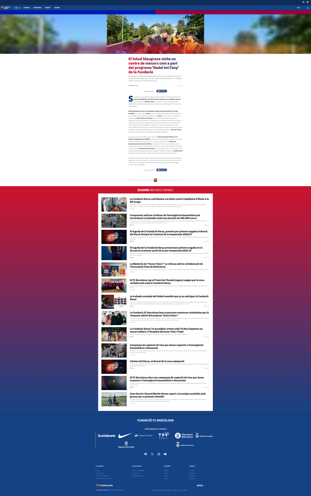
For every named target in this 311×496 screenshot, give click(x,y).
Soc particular (192, 478)
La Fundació (26, 7)
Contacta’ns (192, 470)
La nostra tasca (37, 7)
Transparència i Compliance (102, 475)
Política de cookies (167, 490)
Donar (298, 7)
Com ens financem (100, 473)
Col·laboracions (135, 473)
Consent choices (183, 490)
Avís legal (154, 490)
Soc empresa (192, 475)
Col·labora (56, 7)
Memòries (166, 475)
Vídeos (165, 473)
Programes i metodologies (138, 470)
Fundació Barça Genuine (137, 475)
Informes (166, 478)
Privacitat (159, 490)
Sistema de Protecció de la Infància (104, 478)
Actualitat (47, 7)
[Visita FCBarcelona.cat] (11, 7)
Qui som (98, 470)
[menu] (307, 2)
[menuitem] (307, 1)
